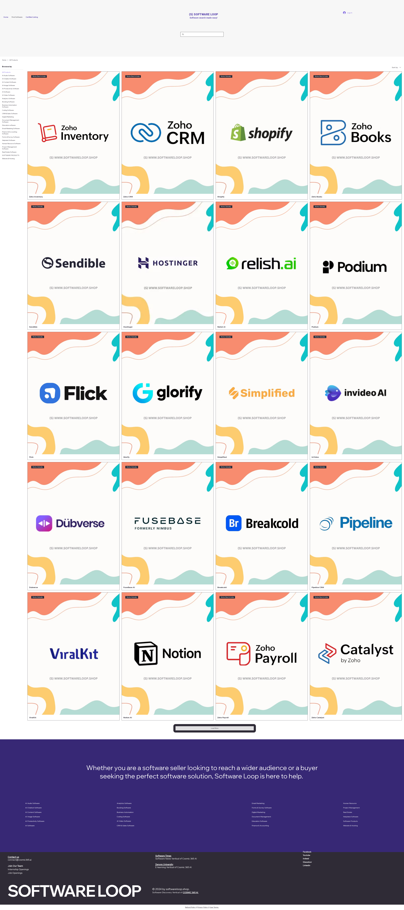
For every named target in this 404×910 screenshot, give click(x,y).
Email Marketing (258, 803)
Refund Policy (190, 907)
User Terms (214, 907)
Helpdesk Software (350, 817)
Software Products (350, 821)
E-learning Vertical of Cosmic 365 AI (173, 867)
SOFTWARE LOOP (74, 891)
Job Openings (15, 873)
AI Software (30, 826)
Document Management (261, 817)
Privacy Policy (202, 907)
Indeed (306, 858)
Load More (214, 728)
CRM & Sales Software (125, 826)
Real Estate (347, 812)
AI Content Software (33, 812)
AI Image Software (32, 817)
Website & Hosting (350, 826)
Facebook (307, 852)
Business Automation (125, 812)
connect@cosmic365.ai (19, 859)
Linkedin (306, 865)
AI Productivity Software (34, 821)
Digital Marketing (258, 812)
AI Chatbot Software (33, 808)
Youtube (306, 855)
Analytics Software (124, 803)
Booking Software (124, 808)
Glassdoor (307, 862)
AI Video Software (124, 821)
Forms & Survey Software (262, 808)
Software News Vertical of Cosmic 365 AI (176, 858)
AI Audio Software (32, 803)
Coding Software (123, 817)
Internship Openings (18, 869)
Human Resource (350, 803)
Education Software (259, 821)
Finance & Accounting (260, 826)
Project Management (351, 808)
